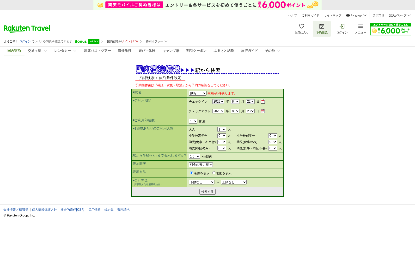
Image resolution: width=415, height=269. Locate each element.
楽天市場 (378, 15)
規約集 (109, 209)
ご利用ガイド (310, 15)
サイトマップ (332, 15)
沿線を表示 (201, 173)
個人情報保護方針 (44, 209)
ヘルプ (292, 15)
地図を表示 (224, 173)
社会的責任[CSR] (73, 209)
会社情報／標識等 (15, 209)
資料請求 (123, 209)
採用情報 (94, 209)
